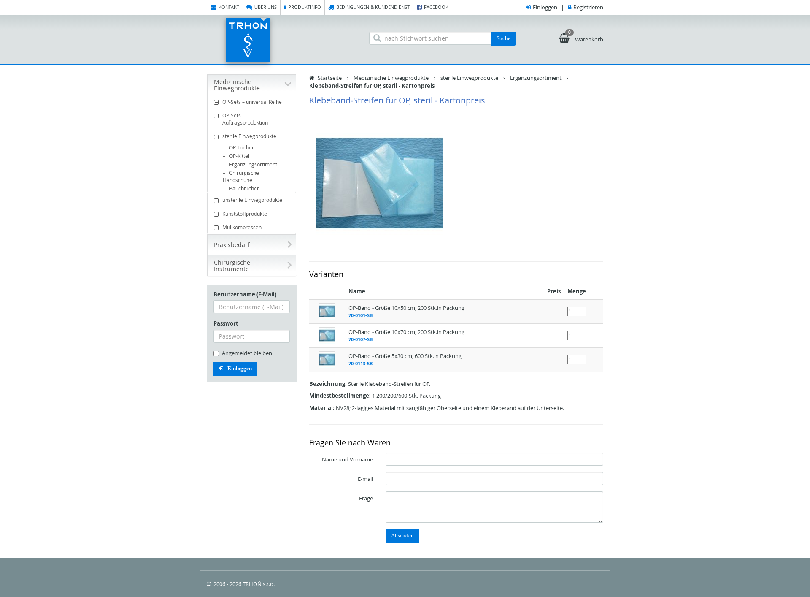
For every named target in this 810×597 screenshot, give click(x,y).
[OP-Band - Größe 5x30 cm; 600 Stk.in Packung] (327, 359)
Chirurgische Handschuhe (241, 176)
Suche (503, 38)
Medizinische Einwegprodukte (391, 77)
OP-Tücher (241, 147)
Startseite (330, 77)
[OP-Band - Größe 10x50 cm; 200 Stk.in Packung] (327, 311)
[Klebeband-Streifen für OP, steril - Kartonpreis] (380, 183)
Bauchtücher (244, 188)
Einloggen (545, 7)
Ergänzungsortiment (253, 164)
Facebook (436, 7)
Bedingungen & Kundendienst (373, 7)
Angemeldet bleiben (247, 353)
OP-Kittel (239, 155)
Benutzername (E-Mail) (244, 294)
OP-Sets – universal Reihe (252, 101)
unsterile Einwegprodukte (252, 199)
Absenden (402, 535)
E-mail (365, 479)
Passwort (225, 323)
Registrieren (588, 7)
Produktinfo (304, 7)
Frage (366, 498)
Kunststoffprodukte (244, 213)
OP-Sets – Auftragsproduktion (245, 119)
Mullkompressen (242, 227)
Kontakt (229, 7)
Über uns (265, 7)
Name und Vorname (347, 459)
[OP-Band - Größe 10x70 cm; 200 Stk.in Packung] (327, 335)
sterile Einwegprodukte (249, 136)
